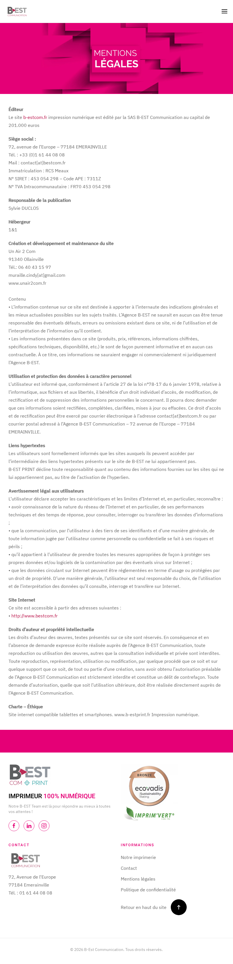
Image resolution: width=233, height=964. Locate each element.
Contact (129, 868)
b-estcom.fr (35, 117)
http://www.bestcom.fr (34, 616)
